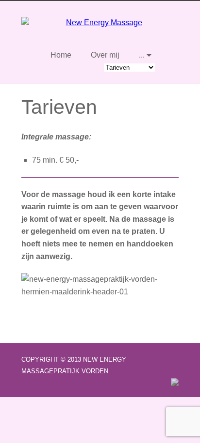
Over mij (105, 55)
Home (60, 55)
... (142, 55)
